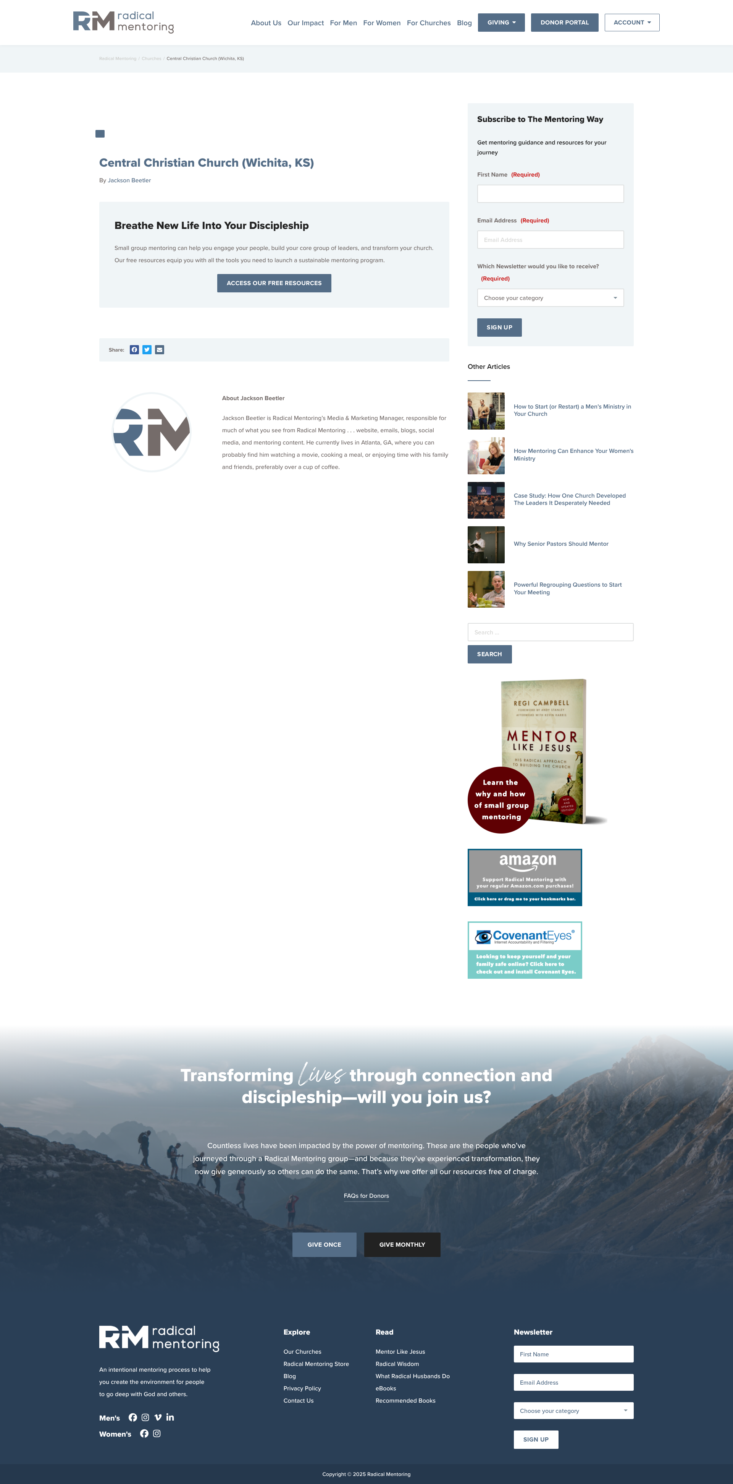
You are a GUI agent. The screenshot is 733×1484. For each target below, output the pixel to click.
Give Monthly (402, 1244)
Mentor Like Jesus (400, 1352)
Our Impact (305, 22)
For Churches (429, 22)
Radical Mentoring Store (316, 1364)
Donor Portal (565, 22)
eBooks (386, 1388)
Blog (464, 22)
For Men (343, 22)
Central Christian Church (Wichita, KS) (206, 163)
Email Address (513, 220)
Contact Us (299, 1400)
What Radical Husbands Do (413, 1376)
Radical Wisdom (397, 1364)
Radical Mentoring (118, 58)
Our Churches (302, 1352)
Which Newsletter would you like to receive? (538, 272)
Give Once (324, 1244)
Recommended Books (406, 1400)
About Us (266, 22)
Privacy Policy (302, 1388)
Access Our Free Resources (274, 283)
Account (629, 22)
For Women (382, 22)
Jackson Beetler (129, 180)
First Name (508, 174)
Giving (498, 22)
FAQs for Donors (366, 1196)
